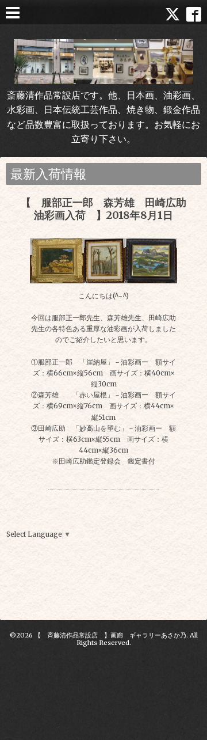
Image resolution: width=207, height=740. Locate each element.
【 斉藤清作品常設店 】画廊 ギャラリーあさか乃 (110, 635)
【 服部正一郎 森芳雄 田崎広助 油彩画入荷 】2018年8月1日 (109, 209)
